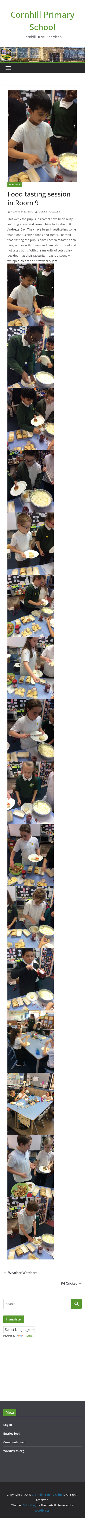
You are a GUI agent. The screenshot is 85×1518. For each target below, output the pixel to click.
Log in (7, 1425)
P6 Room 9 (14, 184)
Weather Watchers (22, 1272)
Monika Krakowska (49, 211)
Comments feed (14, 1442)
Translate (29, 1336)
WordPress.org (13, 1451)
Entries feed (11, 1433)
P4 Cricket (69, 1283)
